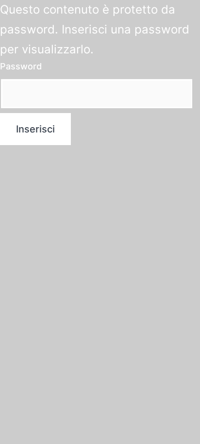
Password (21, 66)
